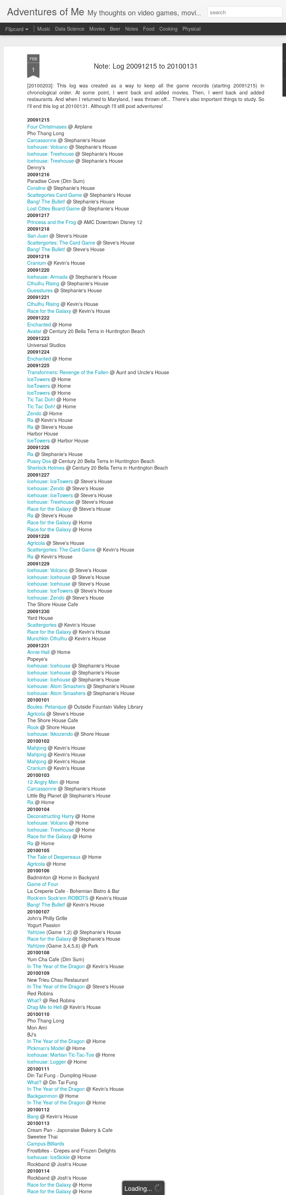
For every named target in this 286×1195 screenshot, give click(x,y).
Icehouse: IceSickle (48, 1157)
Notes (131, 28)
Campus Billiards (45, 1143)
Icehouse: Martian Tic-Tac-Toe (60, 1054)
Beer (115, 28)
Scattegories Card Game (54, 194)
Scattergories (42, 624)
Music (43, 28)
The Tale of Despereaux (54, 856)
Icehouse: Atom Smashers (56, 686)
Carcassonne (42, 140)
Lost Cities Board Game (53, 208)
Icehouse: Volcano (47, 146)
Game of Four (42, 883)
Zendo (34, 413)
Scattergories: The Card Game (61, 242)
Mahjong (36, 747)
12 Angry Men (42, 781)
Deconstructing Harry (50, 815)
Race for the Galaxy (49, 310)
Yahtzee (36, 931)
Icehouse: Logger (46, 1061)
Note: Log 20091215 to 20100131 (146, 66)
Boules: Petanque (46, 706)
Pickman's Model (46, 1047)
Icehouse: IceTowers (50, 481)
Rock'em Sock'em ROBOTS (57, 897)
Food (149, 28)
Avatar (34, 330)
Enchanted (39, 324)
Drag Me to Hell (44, 1006)
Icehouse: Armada (47, 276)
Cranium (36, 262)
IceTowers (38, 379)
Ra (30, 419)
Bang (33, 1116)
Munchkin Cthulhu (47, 638)
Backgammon (42, 1095)
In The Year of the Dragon (56, 966)
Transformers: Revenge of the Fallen (67, 372)
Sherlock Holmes (46, 467)
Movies (97, 28)
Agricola (36, 542)
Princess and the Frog (51, 221)
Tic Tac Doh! (41, 399)
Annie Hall (38, 651)
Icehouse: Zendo (46, 488)
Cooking (168, 28)
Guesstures (40, 290)
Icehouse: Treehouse (50, 153)
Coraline (36, 187)
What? (34, 1000)
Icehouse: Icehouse (48, 576)
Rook (33, 727)
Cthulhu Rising (43, 283)
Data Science (69, 28)
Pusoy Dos (39, 460)
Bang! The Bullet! (46, 201)
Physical (191, 28)
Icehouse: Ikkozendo (50, 733)
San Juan (37, 235)
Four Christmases (47, 126)
